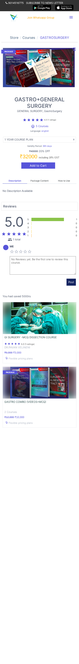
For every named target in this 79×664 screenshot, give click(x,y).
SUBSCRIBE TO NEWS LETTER (44, 2)
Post (71, 282)
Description (15, 180)
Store (14, 38)
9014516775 (16, 2)
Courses (28, 38)
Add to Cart (38, 165)
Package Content (39, 180)
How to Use (64, 180)
